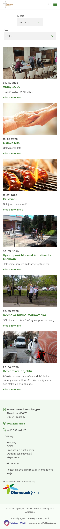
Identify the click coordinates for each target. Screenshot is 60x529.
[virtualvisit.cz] (15, 523)
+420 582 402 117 (16, 430)
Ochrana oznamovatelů (19, 453)
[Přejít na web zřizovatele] (30, 489)
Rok (6, 30)
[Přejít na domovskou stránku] (8, 4)
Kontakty (11, 442)
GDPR (10, 446)
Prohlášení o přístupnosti (20, 450)
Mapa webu (13, 457)
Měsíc (20, 15)
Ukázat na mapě (16, 423)
